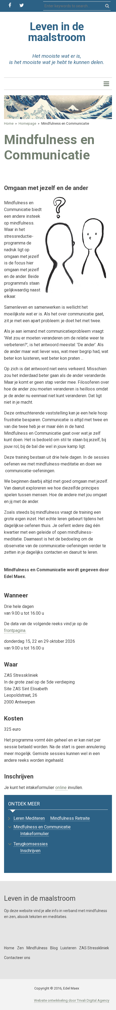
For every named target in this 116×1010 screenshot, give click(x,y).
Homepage (27, 123)
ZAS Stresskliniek (94, 948)
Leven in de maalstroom (57, 32)
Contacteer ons (17, 957)
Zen (20, 948)
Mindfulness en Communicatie (42, 826)
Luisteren (68, 948)
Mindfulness (36, 948)
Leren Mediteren (29, 818)
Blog (54, 948)
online (61, 787)
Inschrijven (30, 850)
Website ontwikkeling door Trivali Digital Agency (71, 1000)
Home (8, 123)
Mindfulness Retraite (70, 818)
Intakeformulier (34, 833)
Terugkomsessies (30, 843)
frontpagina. (15, 630)
